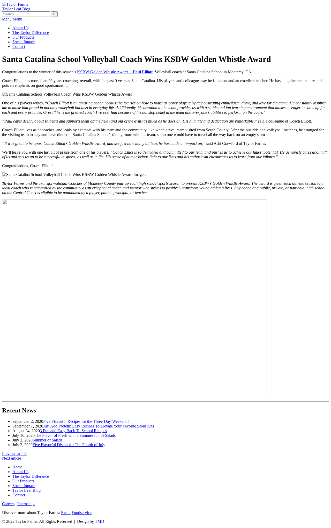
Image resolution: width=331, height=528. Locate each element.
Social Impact (23, 42)
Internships (26, 504)
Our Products (23, 37)
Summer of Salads (47, 440)
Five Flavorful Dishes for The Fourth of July (69, 445)
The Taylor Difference (30, 32)
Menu (12, 19)
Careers (8, 504)
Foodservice (82, 512)
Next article (11, 458)
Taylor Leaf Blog (16, 9)
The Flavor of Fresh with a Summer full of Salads (75, 435)
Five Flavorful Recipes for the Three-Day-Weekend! (86, 421)
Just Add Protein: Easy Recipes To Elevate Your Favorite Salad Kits (98, 426)
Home (17, 467)
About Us (20, 28)
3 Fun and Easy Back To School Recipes (73, 431)
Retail (66, 512)
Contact (18, 46)
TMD (99, 521)
